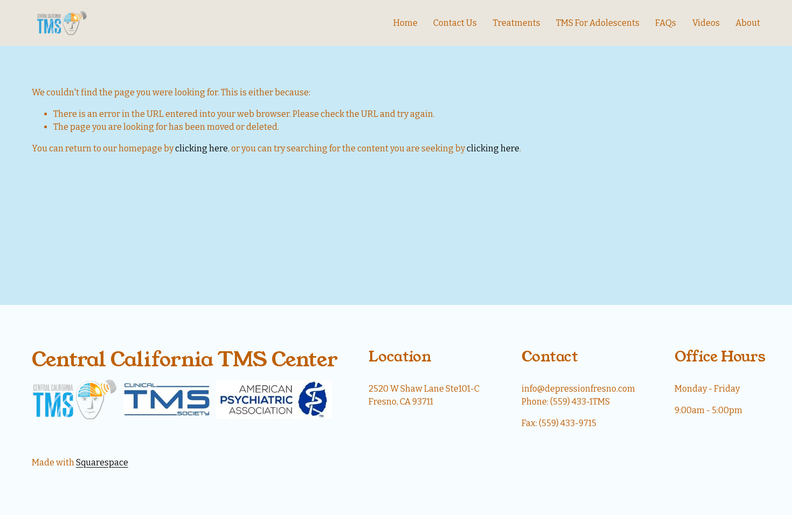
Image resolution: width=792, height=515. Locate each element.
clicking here (201, 148)
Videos (706, 23)
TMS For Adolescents (598, 23)
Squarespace (102, 462)
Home (405, 23)
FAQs (665, 23)
